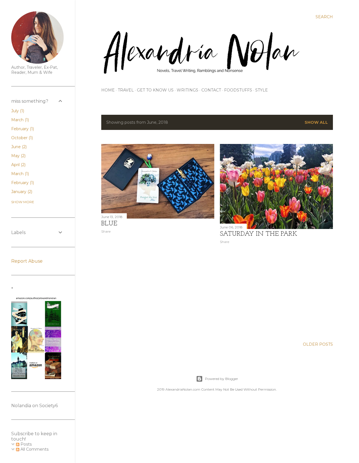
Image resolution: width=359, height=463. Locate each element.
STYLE (261, 90)
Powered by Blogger (221, 379)
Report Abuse (27, 261)
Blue (109, 223)
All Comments (34, 449)
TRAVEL (126, 90)
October (21, 137)
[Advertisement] (157, 286)
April (17, 164)
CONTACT (211, 90)
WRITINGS (187, 90)
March (19, 119)
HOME (108, 90)
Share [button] (106, 231)
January (21, 191)
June (18, 146)
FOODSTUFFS (238, 90)
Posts (25, 444)
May (17, 155)
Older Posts (318, 344)
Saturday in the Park (258, 234)
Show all (316, 122)
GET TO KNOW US (155, 90)
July (17, 110)
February (22, 128)
